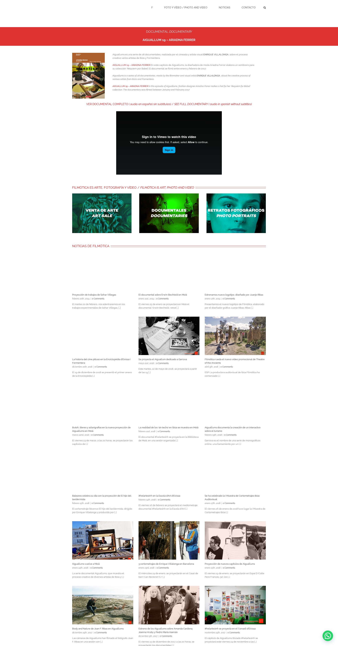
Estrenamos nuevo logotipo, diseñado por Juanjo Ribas (234, 294)
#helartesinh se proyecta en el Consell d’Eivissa (230, 628)
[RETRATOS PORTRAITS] (236, 195)
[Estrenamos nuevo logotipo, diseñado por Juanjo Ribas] (235, 271)
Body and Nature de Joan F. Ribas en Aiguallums (98, 628)
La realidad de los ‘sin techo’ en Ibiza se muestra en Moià (168, 427)
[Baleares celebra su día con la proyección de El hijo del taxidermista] (102, 472)
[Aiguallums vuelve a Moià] (102, 540)
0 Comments (98, 298)
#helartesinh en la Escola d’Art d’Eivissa (159, 495)
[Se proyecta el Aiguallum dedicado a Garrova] (169, 336)
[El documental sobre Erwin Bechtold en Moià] (169, 271)
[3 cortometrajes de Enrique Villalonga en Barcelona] (169, 540)
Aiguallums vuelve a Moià (86, 564)
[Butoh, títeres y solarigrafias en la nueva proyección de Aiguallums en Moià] (102, 404)
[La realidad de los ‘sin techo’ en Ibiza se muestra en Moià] (169, 404)
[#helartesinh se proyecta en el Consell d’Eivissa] (235, 605)
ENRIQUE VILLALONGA (216, 54)
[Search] (265, 7)
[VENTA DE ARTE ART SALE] (102, 195)
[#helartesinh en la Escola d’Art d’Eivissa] (169, 472)
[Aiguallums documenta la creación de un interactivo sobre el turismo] (235, 404)
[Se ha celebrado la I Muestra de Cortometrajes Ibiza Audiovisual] (235, 472)
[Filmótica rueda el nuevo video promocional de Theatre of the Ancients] (235, 336)
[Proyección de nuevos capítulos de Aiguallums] (235, 540)
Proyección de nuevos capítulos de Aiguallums (230, 564)
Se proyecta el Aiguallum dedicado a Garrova (163, 359)
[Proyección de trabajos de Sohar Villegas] (102, 271)
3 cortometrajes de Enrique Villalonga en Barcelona (166, 564)
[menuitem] (154, 7)
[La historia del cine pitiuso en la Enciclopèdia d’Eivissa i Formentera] (102, 336)
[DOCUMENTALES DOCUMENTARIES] (169, 195)
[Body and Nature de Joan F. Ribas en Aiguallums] (102, 605)
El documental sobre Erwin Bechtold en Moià (163, 294)
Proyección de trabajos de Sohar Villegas (94, 294)
